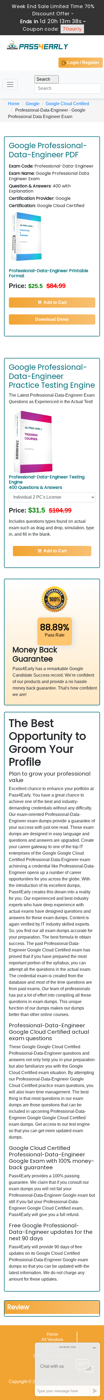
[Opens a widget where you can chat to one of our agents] (67, 1369)
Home (13, 103)
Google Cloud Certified (67, 103)
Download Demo (52, 319)
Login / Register (82, 62)
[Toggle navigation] (10, 84)
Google (32, 103)
